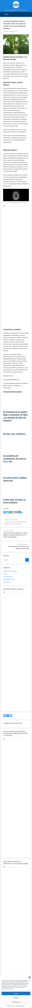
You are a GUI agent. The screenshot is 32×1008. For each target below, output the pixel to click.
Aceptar (16, 993)
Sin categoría (6, 582)
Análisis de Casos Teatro (11, 519)
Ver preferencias (16, 1002)
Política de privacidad (20, 1005)
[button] (29, 977)
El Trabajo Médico (8, 576)
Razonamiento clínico (9, 579)
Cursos (5, 574)
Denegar (16, 997)
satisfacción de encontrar (15, 523)
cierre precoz (8, 521)
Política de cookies (11, 1005)
